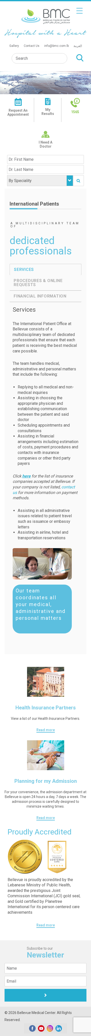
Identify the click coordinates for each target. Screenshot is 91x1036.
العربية (78, 46)
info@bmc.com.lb (56, 46)
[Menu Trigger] (79, 11)
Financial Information (40, 296)
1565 (75, 112)
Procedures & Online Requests (38, 282)
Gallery (14, 46)
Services (24, 269)
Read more (45, 730)
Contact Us (31, 46)
